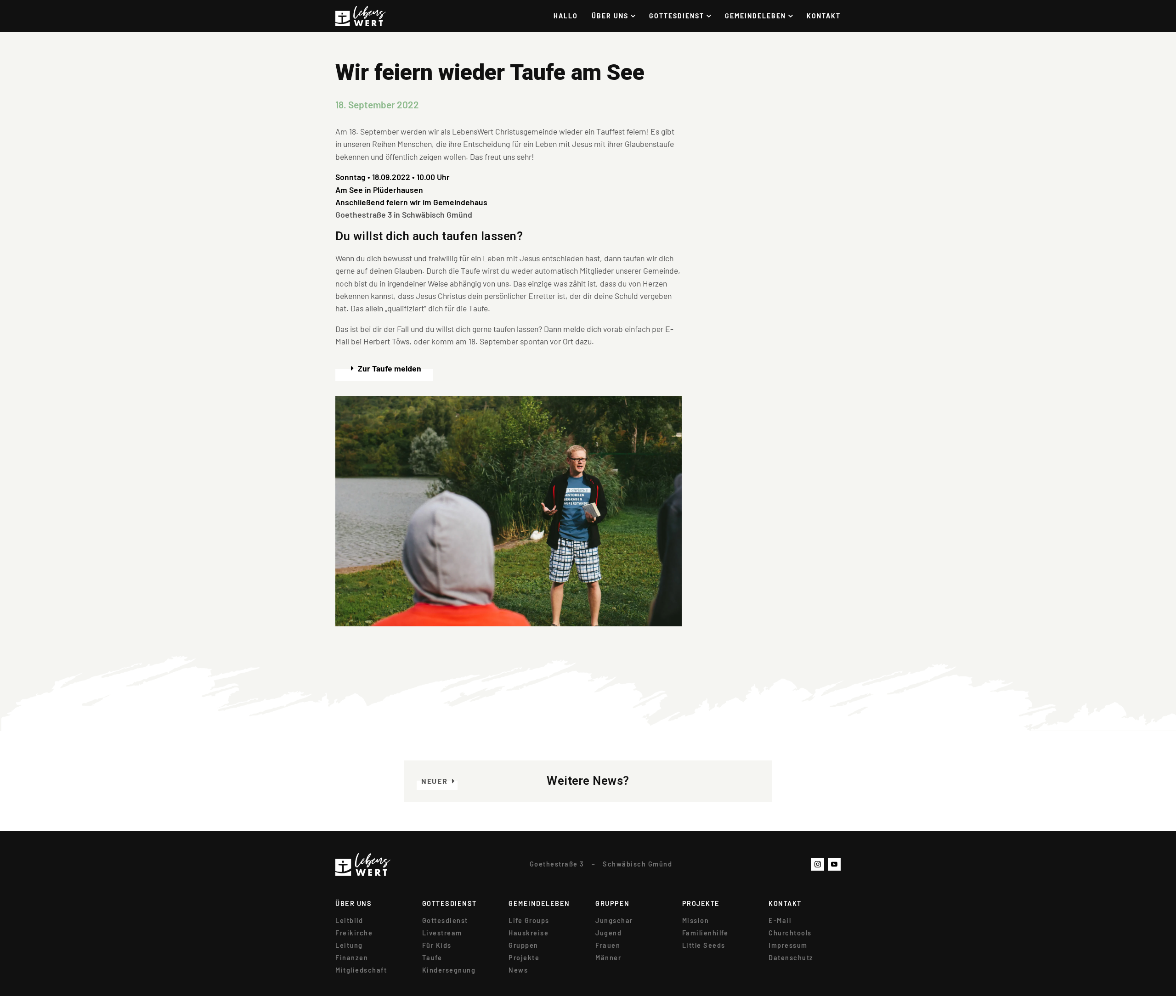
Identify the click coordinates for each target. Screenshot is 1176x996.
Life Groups (529, 920)
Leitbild (349, 920)
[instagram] (817, 864)
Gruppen (523, 945)
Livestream (442, 933)
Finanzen (351, 958)
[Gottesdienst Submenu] (712, 16)
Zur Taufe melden (389, 368)
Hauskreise (528, 933)
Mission (695, 920)
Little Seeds (703, 945)
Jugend (608, 933)
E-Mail (780, 920)
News (518, 970)
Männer (608, 958)
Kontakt (824, 16)
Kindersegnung (449, 970)
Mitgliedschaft (361, 970)
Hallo (566, 16)
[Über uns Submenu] (636, 16)
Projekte (524, 958)
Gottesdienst (676, 16)
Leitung (349, 945)
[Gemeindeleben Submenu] (794, 16)
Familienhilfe (705, 933)
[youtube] (834, 864)
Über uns (610, 16)
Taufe (432, 958)
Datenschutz (791, 958)
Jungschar (614, 920)
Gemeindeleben (755, 16)
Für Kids (437, 945)
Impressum (788, 945)
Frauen (607, 945)
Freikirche (354, 933)
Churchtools (790, 933)
